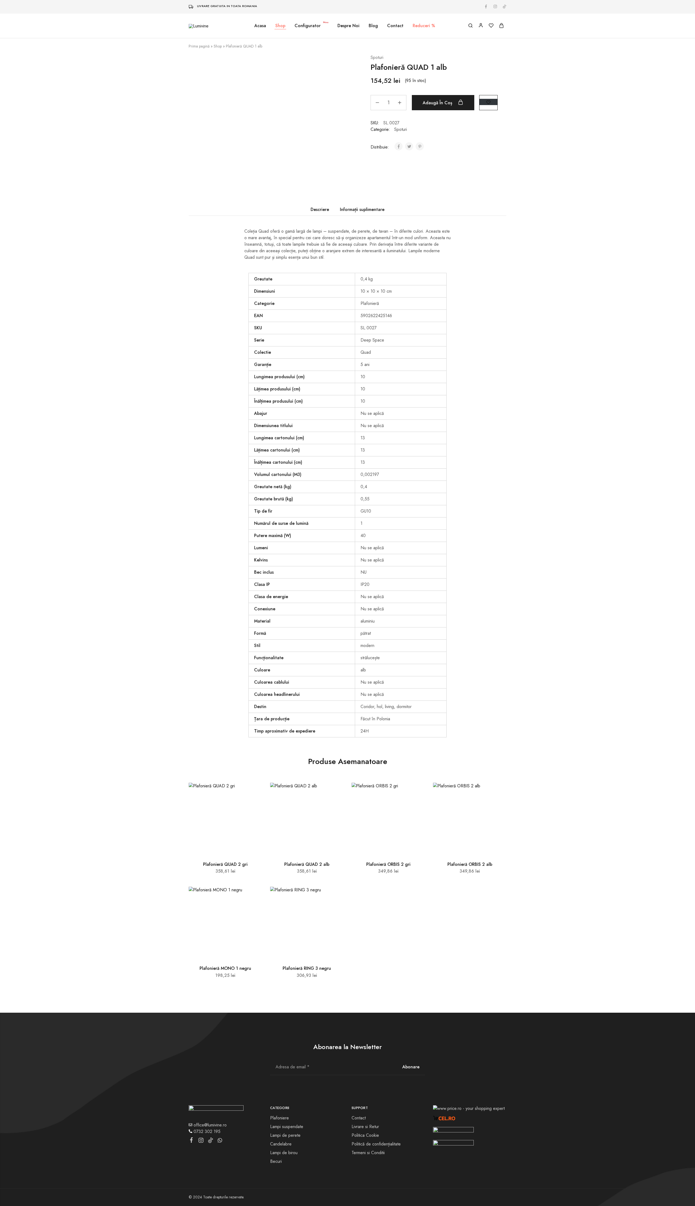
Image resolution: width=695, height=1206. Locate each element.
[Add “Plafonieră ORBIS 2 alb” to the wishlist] (497, 793)
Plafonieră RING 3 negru (307, 968)
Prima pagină (199, 46)
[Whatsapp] (220, 1141)
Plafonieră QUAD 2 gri (225, 864)
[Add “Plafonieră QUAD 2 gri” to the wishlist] (253, 793)
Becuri (276, 1161)
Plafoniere (279, 1118)
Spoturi (377, 57)
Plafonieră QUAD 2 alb (306, 864)
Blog (373, 26)
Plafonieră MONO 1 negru (225, 968)
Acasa (260, 26)
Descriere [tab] (320, 209)
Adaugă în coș (438, 103)
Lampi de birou (284, 1153)
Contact (395, 26)
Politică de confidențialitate (376, 1144)
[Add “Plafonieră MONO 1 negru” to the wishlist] (253, 897)
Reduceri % (424, 26)
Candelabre (281, 1144)
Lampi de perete (285, 1135)
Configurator (311, 26)
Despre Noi (348, 26)
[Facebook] (191, 1141)
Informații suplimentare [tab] (362, 209)
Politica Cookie (365, 1135)
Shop (218, 46)
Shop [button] (280, 26)
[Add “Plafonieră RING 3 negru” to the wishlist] (334, 897)
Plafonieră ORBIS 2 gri (388, 864)
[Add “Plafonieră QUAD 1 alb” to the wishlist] (488, 102)
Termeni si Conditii (368, 1153)
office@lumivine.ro (209, 1125)
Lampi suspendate (286, 1126)
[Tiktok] (210, 1141)
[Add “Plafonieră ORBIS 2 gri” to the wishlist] (415, 793)
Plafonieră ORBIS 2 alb (469, 864)
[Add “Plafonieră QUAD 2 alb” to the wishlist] (334, 793)
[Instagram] (201, 1141)
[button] (225, 853)
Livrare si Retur (365, 1126)
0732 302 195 (206, 1131)
